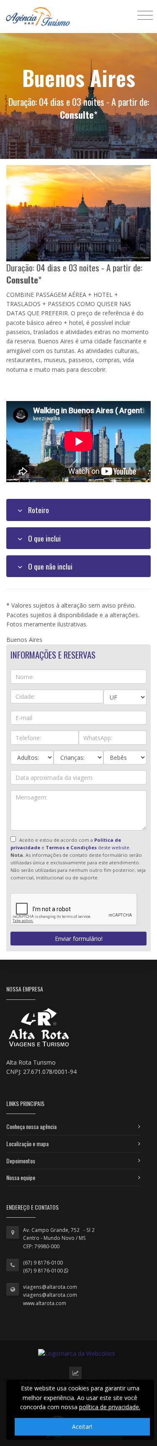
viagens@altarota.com (50, 1286)
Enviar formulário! (79, 939)
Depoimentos (20, 1160)
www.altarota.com (44, 1303)
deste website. (88, 847)
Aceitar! (82, 1427)
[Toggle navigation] (145, 14)
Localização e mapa (27, 1143)
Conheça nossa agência (31, 1126)
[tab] (78, 510)
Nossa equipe (20, 1177)
